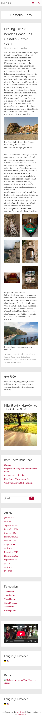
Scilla (33, 360)
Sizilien (7, 362)
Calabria (32, 354)
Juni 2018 (8, 548)
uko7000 (6, 3)
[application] (21, 633)
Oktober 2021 (10, 521)
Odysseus (22, 360)
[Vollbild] (35, 641)
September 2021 (11, 525)
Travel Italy (9, 607)
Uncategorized (13, 354)
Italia (18, 357)
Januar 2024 (9, 518)
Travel (18, 362)
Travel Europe (10, 599)
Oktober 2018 (10, 541)
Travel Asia (9, 591)
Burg (26, 354)
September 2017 (11, 560)
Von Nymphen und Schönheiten (18, 483)
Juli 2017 (7, 563)
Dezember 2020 (11, 529)
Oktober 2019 (10, 533)
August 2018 (9, 544)
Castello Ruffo (9, 357)
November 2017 (11, 556)
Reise (29, 360)
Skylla (13, 362)
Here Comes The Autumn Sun (17, 479)
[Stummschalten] (31, 641)
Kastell (15, 360)
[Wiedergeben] (7, 641)
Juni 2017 (8, 567)
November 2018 (11, 537)
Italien (23, 357)
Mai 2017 (8, 571)
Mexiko (7, 465)
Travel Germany (11, 603)
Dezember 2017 (11, 552)
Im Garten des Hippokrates (16, 475)
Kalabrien (8, 360)
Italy (28, 357)
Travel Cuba (9, 595)
